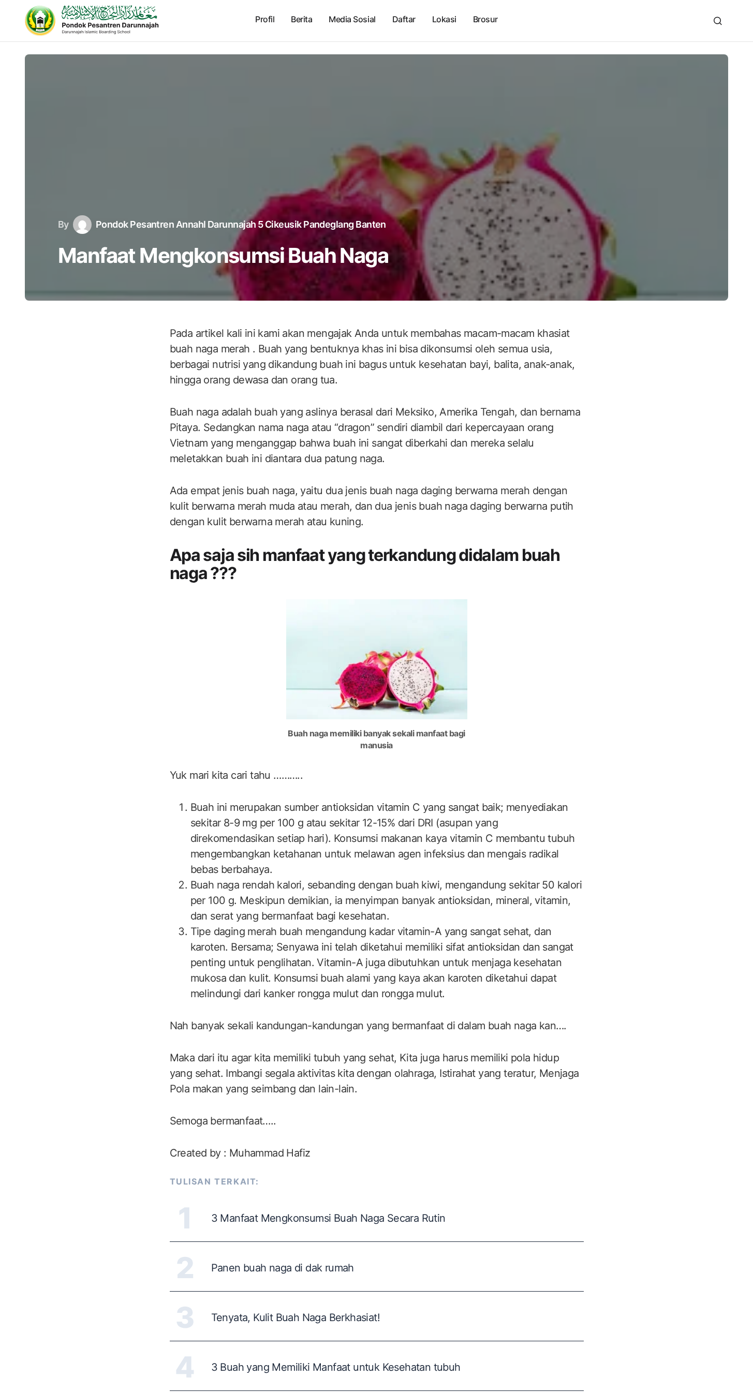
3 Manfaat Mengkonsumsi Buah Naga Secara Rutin (328, 1218)
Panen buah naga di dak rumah (282, 1268)
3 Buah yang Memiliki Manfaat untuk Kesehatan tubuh (336, 1367)
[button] (717, 20)
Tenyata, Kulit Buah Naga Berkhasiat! (295, 1317)
